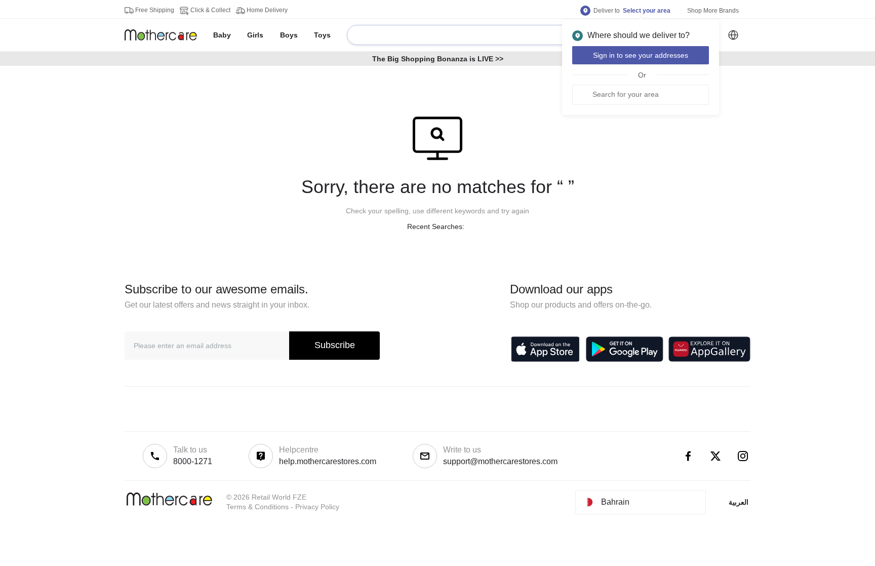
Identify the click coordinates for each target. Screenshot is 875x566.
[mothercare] (165, 35)
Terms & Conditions (257, 507)
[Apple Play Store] (545, 349)
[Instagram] (743, 456)
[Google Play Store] (624, 349)
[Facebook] (688, 456)
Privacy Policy (317, 507)
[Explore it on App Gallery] (709, 349)
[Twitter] (715, 456)
